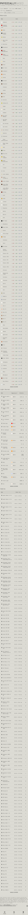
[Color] (14, 393)
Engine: (2, 8)
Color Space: (12, 8)
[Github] (27, 906)
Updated (14, 386)
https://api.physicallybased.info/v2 (8, 905)
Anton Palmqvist (7, 904)
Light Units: (3, 10)
